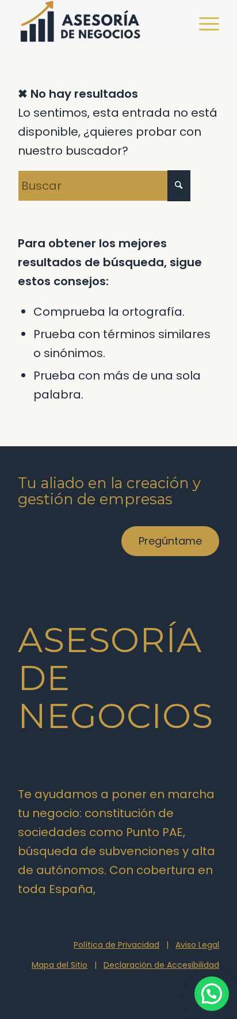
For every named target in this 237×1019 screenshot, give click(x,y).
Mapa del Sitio (59, 965)
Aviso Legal (197, 945)
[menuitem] (203, 23)
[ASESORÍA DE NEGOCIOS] (98, 23)
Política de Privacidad (116, 945)
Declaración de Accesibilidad (161, 965)
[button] (211, 993)
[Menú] (203, 23)
